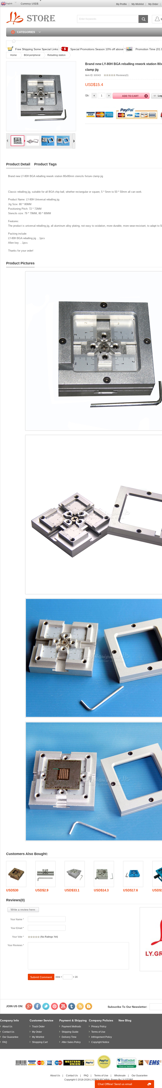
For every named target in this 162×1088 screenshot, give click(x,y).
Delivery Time (69, 1037)
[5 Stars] (38, 937)
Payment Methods (71, 1026)
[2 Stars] (31, 937)
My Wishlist (138, 4)
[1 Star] (29, 937)
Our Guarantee (10, 1037)
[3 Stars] (34, 937)
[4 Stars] (36, 937)
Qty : (87, 95)
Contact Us (140, 41)
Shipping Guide (70, 1031)
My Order (153, 4)
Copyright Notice (100, 1042)
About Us (7, 1026)
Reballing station (56, 55)
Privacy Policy (98, 1026)
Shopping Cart (40, 1042)
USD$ (35, 3)
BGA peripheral (32, 55)
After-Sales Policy (71, 1042)
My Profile (121, 4)
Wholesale (120, 1075)
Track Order (101, 41)
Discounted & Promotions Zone (62, 41)
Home (27, 41)
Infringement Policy (101, 1037)
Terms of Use (98, 1031)
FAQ (121, 41)
